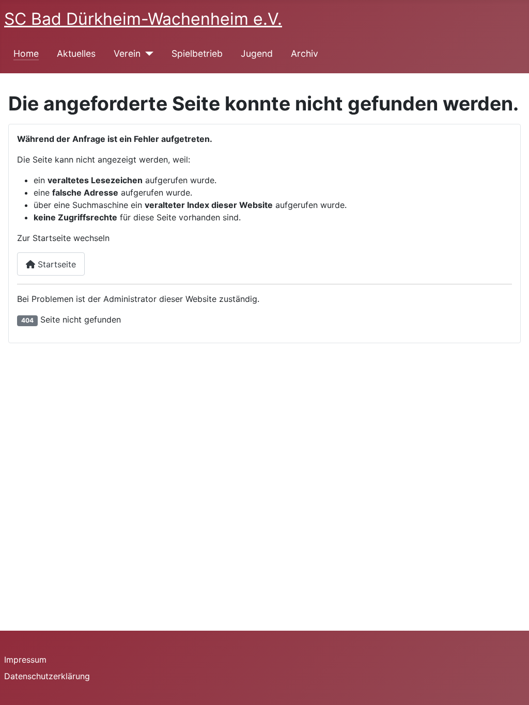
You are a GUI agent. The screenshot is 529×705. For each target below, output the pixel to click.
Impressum (25, 659)
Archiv (304, 53)
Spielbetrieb (197, 53)
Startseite (55, 264)
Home (26, 53)
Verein (127, 53)
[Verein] (147, 53)
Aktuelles (76, 53)
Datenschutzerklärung (47, 676)
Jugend (257, 53)
